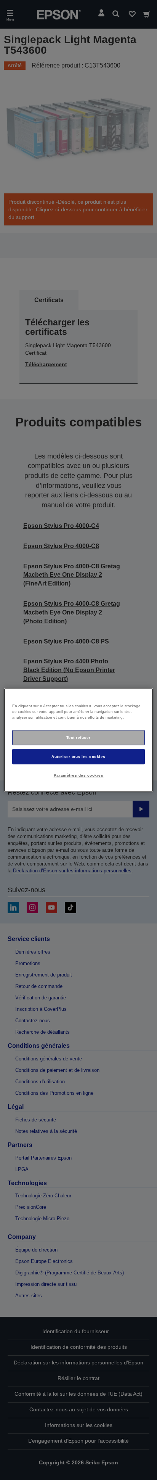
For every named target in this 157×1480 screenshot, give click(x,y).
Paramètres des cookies (79, 775)
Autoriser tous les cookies (78, 756)
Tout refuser (78, 737)
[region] (78, 740)
